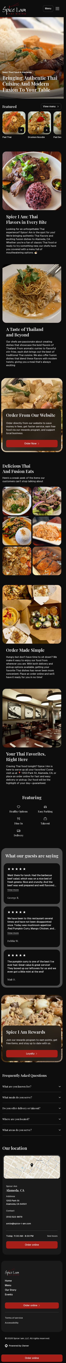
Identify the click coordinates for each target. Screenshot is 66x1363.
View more (13, 890)
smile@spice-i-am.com (18, 1224)
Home (8, 1280)
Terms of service (14, 1317)
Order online (32, 1244)
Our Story (10, 1290)
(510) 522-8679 (14, 1217)
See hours (52, 1236)
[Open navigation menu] (57, 9)
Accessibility (12, 1322)
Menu (48, 8)
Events (9, 1294)
